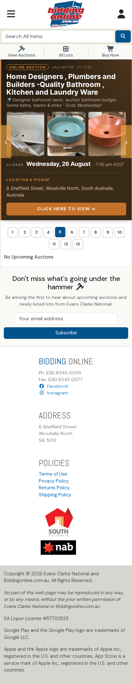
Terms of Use (53, 474)
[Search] (123, 36)
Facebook (56, 386)
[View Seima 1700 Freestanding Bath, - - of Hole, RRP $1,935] (25, 134)
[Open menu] (11, 14)
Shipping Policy (55, 495)
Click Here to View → (66, 208)
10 (119, 232)
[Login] (121, 14)
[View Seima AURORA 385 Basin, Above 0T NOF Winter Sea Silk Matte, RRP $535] (66, 134)
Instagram (56, 393)
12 (66, 244)
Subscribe (66, 333)
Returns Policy (54, 488)
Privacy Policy (54, 481)
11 (54, 244)
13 (78, 244)
